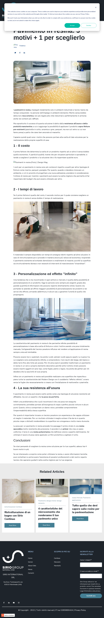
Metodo (79, 498)
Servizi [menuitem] (30, 562)
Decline (88, 25)
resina (74, 498)
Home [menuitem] (30, 558)
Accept (72, 25)
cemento (41, 503)
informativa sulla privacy (92, 591)
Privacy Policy (80, 610)
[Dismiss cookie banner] (95, 7)
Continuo (19, 507)
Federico (22, 46)
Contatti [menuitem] (31, 573)
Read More (12, 525)
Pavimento (42, 501)
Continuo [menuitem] (57, 558)
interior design (56, 501)
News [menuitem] (30, 569)
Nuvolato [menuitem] (57, 566)
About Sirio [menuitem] (32, 566)
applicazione (76, 500)
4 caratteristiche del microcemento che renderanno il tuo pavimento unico (50, 513)
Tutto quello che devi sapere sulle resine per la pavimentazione (85, 509)
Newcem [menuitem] (57, 562)
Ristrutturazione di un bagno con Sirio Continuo (17, 516)
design (48, 501)
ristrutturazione (9, 507)
